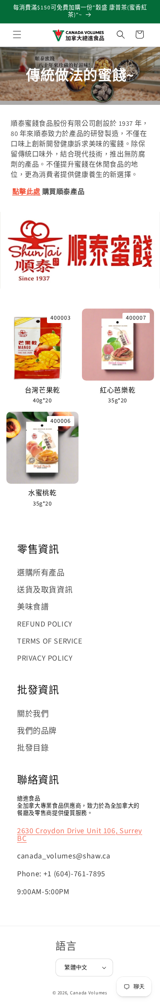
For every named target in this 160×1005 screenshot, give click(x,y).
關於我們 (33, 714)
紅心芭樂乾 (117, 390)
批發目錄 (33, 748)
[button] (17, 34)
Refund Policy (45, 624)
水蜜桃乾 (42, 493)
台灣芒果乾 (42, 390)
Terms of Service (49, 641)
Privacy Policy (45, 658)
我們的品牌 (37, 731)
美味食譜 (33, 607)
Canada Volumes (89, 993)
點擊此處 (26, 191)
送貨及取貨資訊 (45, 590)
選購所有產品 (41, 573)
